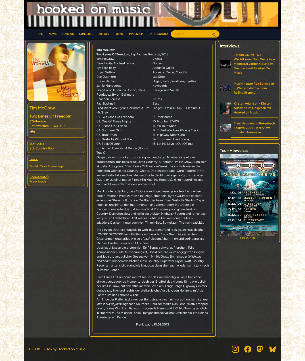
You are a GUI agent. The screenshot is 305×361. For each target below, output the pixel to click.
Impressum (135, 34)
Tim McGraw (42, 108)
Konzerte (86, 34)
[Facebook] (247, 349)
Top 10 (118, 34)
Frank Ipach (37, 181)
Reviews (68, 34)
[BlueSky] (272, 349)
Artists (103, 34)
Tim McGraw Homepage (46, 166)
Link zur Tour (240, 238)
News (52, 34)
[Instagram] (235, 349)
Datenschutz (158, 34)
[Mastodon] (260, 349)
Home (39, 34)
